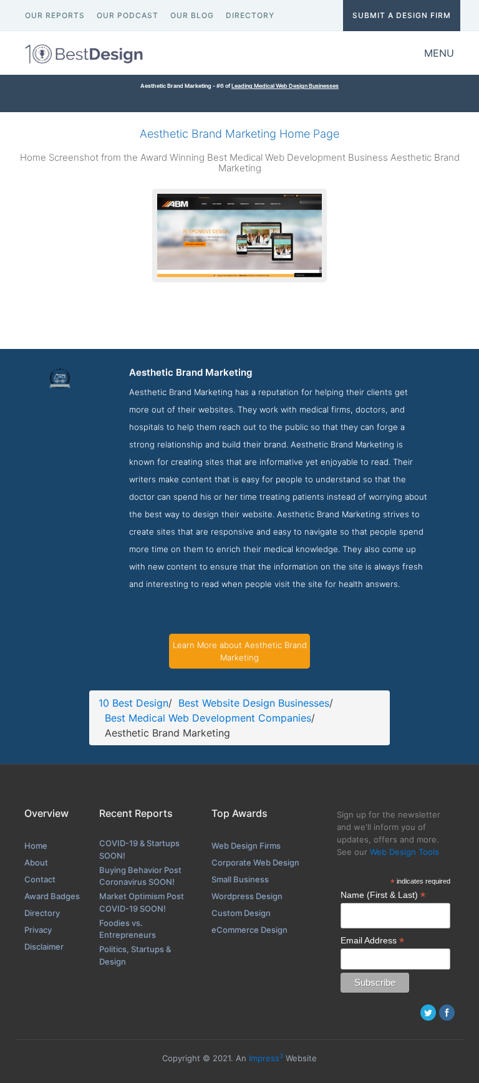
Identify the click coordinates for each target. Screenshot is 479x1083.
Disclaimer (44, 947)
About (36, 862)
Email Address (372, 941)
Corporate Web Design (255, 862)
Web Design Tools (404, 852)
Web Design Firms (246, 846)
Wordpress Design (247, 896)
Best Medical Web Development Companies (208, 718)
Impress (266, 1058)
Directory (42, 913)
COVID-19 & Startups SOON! (139, 849)
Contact (40, 879)
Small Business (240, 879)
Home (35, 846)
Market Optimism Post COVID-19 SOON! (141, 902)
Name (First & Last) (383, 895)
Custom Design (241, 913)
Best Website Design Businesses (253, 703)
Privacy (38, 930)
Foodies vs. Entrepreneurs (127, 929)
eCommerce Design (249, 930)
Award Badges (52, 896)
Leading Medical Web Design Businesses (285, 85)
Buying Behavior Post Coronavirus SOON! (140, 876)
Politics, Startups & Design (135, 955)
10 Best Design (133, 703)
